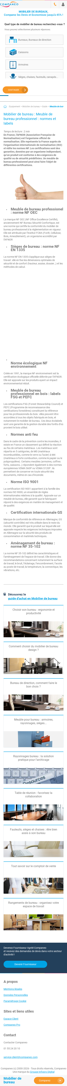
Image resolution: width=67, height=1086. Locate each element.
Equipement (14, 106)
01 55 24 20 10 (12, 1048)
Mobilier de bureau (31, 106)
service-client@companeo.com (21, 1057)
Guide (44, 106)
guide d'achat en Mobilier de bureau (33, 598)
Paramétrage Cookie (15, 1001)
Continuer (13, 90)
